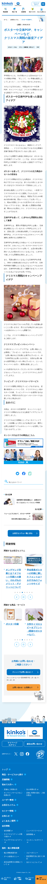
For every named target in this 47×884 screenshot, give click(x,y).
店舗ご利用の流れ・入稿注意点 (35, 794)
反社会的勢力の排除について (13, 863)
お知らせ (6, 816)
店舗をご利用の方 (10, 789)
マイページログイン (36, 4)
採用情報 (29, 834)
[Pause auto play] (23, 597)
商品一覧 (14, 12)
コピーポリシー (32, 853)
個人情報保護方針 (10, 853)
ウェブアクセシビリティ (13, 840)
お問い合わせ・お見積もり (23, 687)
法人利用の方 (31, 789)
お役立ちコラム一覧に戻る (23, 533)
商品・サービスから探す (12, 775)
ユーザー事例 (7, 800)
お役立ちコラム (14, 19)
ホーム (5, 19)
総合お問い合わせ (34, 744)
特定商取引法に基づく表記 (35, 857)
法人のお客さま (41, 12)
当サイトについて (33, 862)
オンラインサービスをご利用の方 (13, 794)
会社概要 (7, 831)
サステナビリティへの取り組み (13, 835)
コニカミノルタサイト (34, 840)
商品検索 (5, 12)
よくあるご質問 (8, 821)
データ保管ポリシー (11, 856)
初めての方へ (32, 12)
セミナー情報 (7, 811)
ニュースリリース (33, 831)
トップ (5, 769)
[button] (16, 597)
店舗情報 (23, 12)
